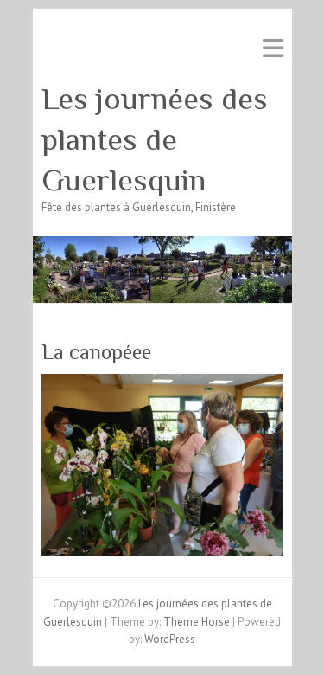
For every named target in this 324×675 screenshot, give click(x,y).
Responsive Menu (273, 48)
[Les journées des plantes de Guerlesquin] (162, 244)
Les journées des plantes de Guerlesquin (154, 139)
